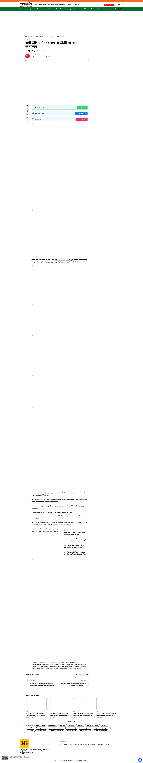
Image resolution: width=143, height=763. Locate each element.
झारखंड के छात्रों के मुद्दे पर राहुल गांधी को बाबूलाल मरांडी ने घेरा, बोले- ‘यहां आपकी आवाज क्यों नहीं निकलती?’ (106, 714)
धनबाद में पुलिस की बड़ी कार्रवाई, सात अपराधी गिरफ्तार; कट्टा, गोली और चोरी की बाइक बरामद (59, 714)
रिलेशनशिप (117, 9)
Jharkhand (80, 725)
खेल (95, 9)
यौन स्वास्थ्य (70, 668)
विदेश (37, 9)
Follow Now (82, 113)
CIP (66, 506)
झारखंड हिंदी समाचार (63, 668)
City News (51, 662)
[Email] (29, 51)
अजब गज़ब (80, 9)
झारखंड (23, 9)
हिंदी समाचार (79, 668)
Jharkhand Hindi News (48, 664)
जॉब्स (65, 9)
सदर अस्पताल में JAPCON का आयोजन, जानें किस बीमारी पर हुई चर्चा (75, 533)
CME (56, 662)
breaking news (41, 662)
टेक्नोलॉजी (55, 9)
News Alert (35, 54)
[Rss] (120, 10)
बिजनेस (91, 9)
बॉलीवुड (70, 9)
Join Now (83, 107)
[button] (116, 5)
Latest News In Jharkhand (67, 666)
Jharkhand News (69, 664)
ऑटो (74, 9)
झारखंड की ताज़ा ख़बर (40, 668)
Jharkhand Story (35, 666)
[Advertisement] (71, 22)
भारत (42, 9)
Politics (100, 9)
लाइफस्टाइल (110, 9)
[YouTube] (118, 8)
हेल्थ (105, 9)
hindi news (61, 662)
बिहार (50, 9)
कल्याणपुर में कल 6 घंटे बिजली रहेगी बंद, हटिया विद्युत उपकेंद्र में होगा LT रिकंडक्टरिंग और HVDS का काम (36, 714)
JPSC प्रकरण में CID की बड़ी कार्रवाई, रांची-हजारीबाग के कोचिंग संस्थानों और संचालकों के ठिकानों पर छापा (74, 547)
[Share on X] (26, 51)
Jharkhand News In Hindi (80, 664)
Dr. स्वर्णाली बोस (40, 531)
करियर (61, 9)
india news (70, 728)
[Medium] (122, 8)
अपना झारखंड (83, 666)
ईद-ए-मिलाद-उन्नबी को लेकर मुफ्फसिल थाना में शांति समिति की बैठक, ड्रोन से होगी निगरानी (75, 553)
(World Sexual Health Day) (63, 260)
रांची (75, 668)
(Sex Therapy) (49, 262)
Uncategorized (30, 9)
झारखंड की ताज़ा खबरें (49, 668)
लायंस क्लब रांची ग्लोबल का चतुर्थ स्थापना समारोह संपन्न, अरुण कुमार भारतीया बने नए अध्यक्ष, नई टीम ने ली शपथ (83, 714)
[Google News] (120, 8)
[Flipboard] (118, 10)
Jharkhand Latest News (59, 664)
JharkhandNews (44, 666)
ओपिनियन (85, 9)
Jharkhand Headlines (36, 664)
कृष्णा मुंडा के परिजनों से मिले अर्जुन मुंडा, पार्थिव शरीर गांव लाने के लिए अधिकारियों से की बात (75, 540)
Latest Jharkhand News (55, 666)
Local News (77, 666)
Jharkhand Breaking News (71, 662)
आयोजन (33, 668)
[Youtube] (21, 756)
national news (60, 728)
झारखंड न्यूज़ (56, 668)
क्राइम (46, 9)
